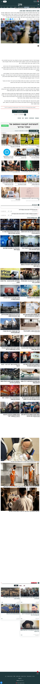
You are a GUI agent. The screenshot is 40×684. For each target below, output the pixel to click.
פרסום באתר (29, 676)
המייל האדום (23, 676)
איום (23, 118)
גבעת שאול (37, 118)
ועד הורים (19, 118)
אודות (33, 676)
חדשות (38, 7)
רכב (4, 7)
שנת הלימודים (31, 118)
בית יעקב (26, 118)
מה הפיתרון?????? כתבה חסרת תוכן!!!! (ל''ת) (28, 209)
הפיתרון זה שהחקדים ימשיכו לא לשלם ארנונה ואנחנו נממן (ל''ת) (24, 213)
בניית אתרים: (21, 680)
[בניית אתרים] (18, 681)
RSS (14, 676)
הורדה (5, 1)
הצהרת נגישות (9, 676)
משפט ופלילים (20, 7)
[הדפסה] (6, 19)
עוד (5, 676)
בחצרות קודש (32, 7)
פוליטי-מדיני (26, 7)
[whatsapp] (8, 19)
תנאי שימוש (18, 676)
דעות (7, 7)
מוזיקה (15, 7)
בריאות (11, 7)
